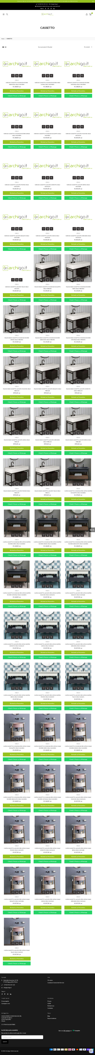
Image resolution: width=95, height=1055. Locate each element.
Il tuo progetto (5, 1001)
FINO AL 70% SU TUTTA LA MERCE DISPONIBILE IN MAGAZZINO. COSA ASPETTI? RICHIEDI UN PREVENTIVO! (47, 1)
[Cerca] (7, 14)
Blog (49, 1016)
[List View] (6, 47)
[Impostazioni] (86, 14)
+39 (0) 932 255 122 (42, 4)
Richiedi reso (51, 1006)
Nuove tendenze (52, 1018)
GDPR (49, 1003)
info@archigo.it (54, 4)
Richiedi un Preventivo (17, 91)
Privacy (49, 1001)
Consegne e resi (5, 1003)
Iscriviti (5, 1041)
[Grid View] (3, 47)
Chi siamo (50, 980)
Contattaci (50, 1008)
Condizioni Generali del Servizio (56, 982)
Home (2, 38)
